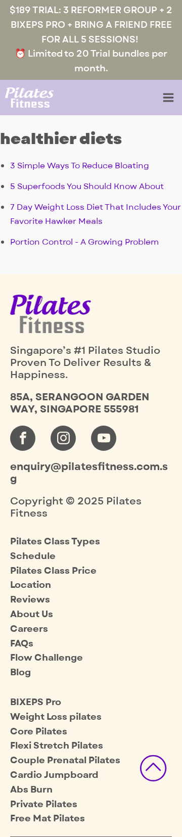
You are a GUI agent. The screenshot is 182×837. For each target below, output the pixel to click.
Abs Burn (31, 790)
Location (30, 585)
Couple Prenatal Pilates (65, 760)
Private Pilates (43, 804)
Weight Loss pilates (56, 717)
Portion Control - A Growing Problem (84, 242)
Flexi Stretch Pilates (56, 746)
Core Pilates (38, 731)
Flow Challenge (46, 658)
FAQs (21, 643)
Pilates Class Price (53, 571)
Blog (20, 672)
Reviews (30, 600)
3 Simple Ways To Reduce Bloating (79, 166)
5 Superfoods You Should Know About (87, 186)
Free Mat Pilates (47, 818)
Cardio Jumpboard (54, 775)
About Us (31, 614)
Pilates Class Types (55, 541)
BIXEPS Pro (35, 702)
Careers (29, 629)
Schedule (33, 556)
